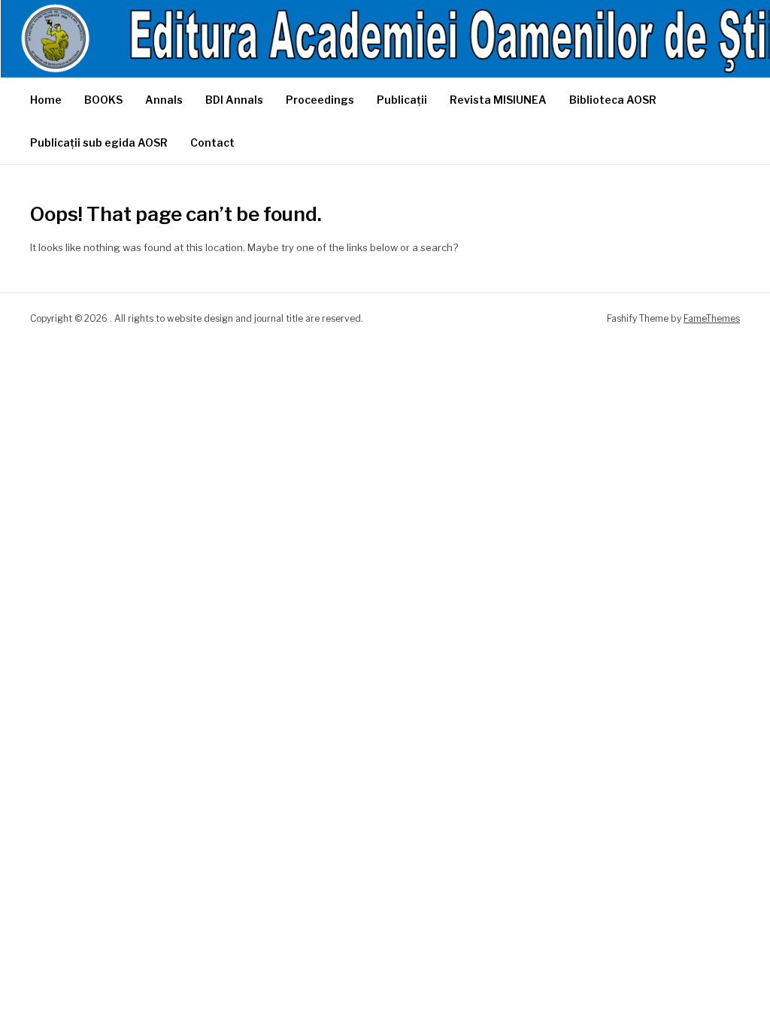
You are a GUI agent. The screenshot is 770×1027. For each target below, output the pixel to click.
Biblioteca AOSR (612, 99)
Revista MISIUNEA (498, 99)
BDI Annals (234, 99)
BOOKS (103, 99)
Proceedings (320, 99)
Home (46, 99)
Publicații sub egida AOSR (99, 142)
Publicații (402, 99)
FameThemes (712, 318)
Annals (164, 99)
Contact (212, 142)
